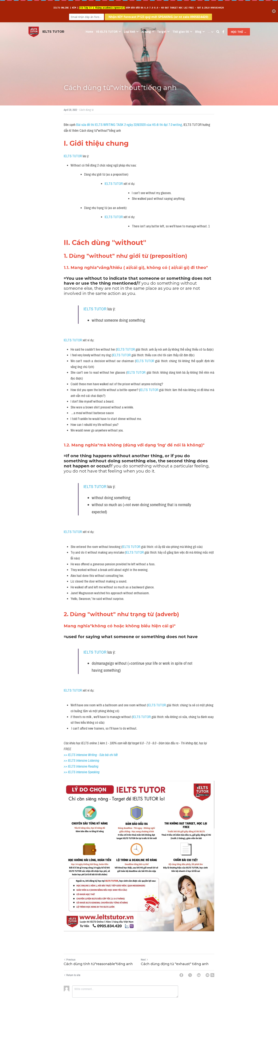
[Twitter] (190, 975)
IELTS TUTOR (73, 156)
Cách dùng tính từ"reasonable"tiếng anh (98, 964)
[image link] (33, 31)
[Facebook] (181, 975)
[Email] (207, 975)
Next (143, 959)
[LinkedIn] (199, 975)
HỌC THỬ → (239, 32)
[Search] (217, 31)
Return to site (73, 975)
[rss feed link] (212, 975)
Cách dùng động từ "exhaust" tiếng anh (175, 964)
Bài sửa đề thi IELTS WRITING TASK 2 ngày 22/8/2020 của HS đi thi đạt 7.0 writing (129, 124)
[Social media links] (223, 31)
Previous (70, 959)
